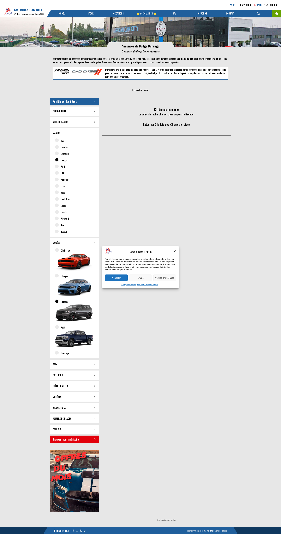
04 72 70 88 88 (270, 5)
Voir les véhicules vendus (166, 519)
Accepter (116, 277)
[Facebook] (73, 530)
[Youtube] (77, 530)
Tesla (63, 225)
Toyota (64, 231)
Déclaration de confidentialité (147, 284)
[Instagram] (81, 530)
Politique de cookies (128, 284)
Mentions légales (221, 530)
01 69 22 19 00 (243, 5)
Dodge (64, 160)
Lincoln (64, 212)
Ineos (63, 186)
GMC (63, 173)
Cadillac (64, 147)
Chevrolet (65, 153)
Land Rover (66, 199)
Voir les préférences (164, 277)
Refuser (140, 277)
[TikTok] (84, 530)
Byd (62, 140)
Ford (63, 166)
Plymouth (65, 218)
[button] (174, 251)
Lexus (63, 205)
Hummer (65, 179)
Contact (230, 13)
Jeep (63, 192)
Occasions (118, 13)
